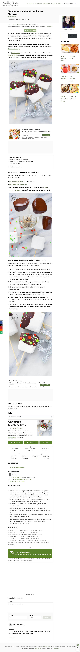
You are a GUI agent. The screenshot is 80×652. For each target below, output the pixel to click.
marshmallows (16, 477)
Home (9, 24)
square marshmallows (16, 181)
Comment (11, 601)
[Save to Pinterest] (1, 327)
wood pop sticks (15, 190)
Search (72, 36)
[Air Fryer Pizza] (74, 48)
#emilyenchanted (45, 554)
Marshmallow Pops (14, 49)
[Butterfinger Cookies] (74, 88)
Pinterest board (13, 55)
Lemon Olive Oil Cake (63, 59)
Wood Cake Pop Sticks (17, 467)
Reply (12, 638)
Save (47, 442)
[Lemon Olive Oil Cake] (65, 48)
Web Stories (37, 648)
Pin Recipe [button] (32, 442)
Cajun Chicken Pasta (72, 79)
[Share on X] (1, 325)
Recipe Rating (12, 598)
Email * (31, 615)
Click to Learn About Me (69, 29)
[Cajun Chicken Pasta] (74, 68)
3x (15, 474)
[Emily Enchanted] (13, 3)
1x (10, 474)
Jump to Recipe (31, 30)
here (45, 187)
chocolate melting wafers (18, 184)
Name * (11, 615)
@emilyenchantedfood (27, 554)
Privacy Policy (49, 26)
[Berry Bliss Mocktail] (65, 68)
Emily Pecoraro (12, 16)
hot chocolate (15, 53)
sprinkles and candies (17, 481)
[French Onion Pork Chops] (65, 88)
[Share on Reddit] (1, 330)
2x (12, 474)
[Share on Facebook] (1, 322)
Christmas (19, 24)
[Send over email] (1, 332)
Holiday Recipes (13, 24)
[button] (9, 438)
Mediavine (57, 648)
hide (23, 157)
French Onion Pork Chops (64, 99)
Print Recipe (16, 442)
